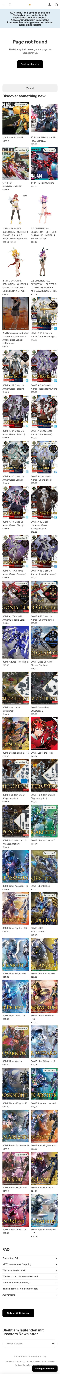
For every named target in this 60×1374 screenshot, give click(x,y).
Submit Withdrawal (18, 1313)
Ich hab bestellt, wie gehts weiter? (20, 1288)
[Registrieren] (53, 1343)
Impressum (40, 1365)
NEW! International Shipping (16, 1264)
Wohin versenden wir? (13, 1270)
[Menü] (3, 4)
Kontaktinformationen (24, 1365)
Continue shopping (30, 64)
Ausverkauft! (8, 1294)
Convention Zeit (10, 1258)
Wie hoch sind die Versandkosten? (20, 1276)
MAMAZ (24, 1356)
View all (30, 88)
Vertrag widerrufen (44, 1368)
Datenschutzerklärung (15, 1361)
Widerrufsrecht (33, 1361)
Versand (50, 1361)
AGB (44, 1361)
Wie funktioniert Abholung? (16, 1282)
